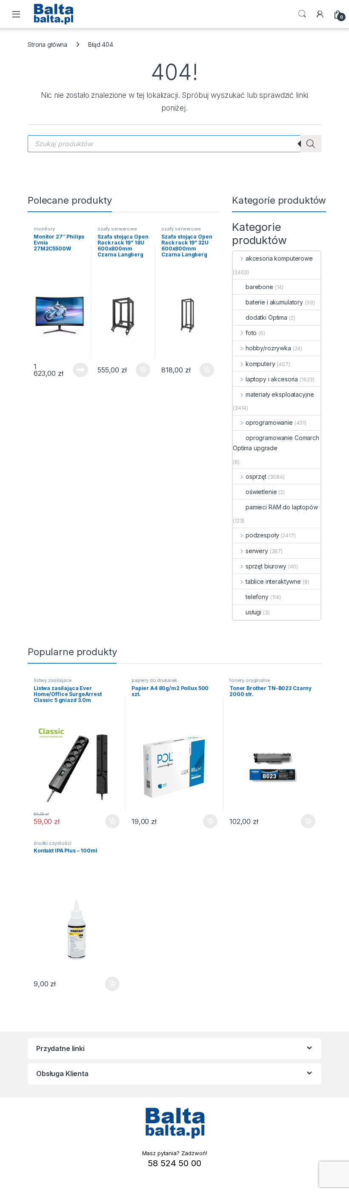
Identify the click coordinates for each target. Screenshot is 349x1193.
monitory (44, 229)
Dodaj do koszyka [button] (138, 370)
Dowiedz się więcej (75, 370)
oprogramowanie (269, 422)
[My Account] (320, 14)
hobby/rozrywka (268, 348)
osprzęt (256, 476)
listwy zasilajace (53, 680)
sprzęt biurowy (266, 566)
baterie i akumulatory (274, 302)
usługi (253, 612)
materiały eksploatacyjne (280, 394)
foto (251, 332)
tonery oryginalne (249, 680)
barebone (259, 286)
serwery (257, 550)
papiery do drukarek (154, 680)
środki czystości (53, 843)
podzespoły (262, 535)
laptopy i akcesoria (272, 379)
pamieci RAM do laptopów (282, 507)
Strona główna (47, 44)
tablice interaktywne (273, 581)
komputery (260, 363)
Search (302, 14)
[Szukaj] (310, 143)
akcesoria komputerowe (279, 258)
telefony (257, 596)
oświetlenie (261, 491)
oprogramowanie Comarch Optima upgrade (276, 443)
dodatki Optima (266, 317)
